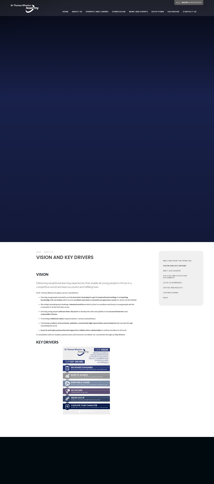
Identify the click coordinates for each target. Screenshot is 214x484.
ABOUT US (48, 252)
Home (38, 252)
